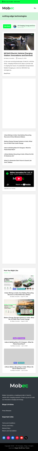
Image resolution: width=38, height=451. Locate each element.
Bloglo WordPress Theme (22, 448)
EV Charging (21, 338)
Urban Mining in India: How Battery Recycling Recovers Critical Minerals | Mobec (17, 136)
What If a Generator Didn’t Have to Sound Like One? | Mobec (18, 161)
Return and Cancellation (9, 430)
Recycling (21, 362)
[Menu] (35, 8)
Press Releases (6, 410)
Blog (14, 289)
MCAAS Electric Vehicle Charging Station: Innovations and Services (18, 54)
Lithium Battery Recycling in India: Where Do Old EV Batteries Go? (18, 155)
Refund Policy (6, 428)
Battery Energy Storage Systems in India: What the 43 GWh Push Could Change (18, 142)
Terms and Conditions (8, 423)
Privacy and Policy (7, 425)
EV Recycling (21, 289)
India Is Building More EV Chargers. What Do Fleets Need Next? (17, 148)
